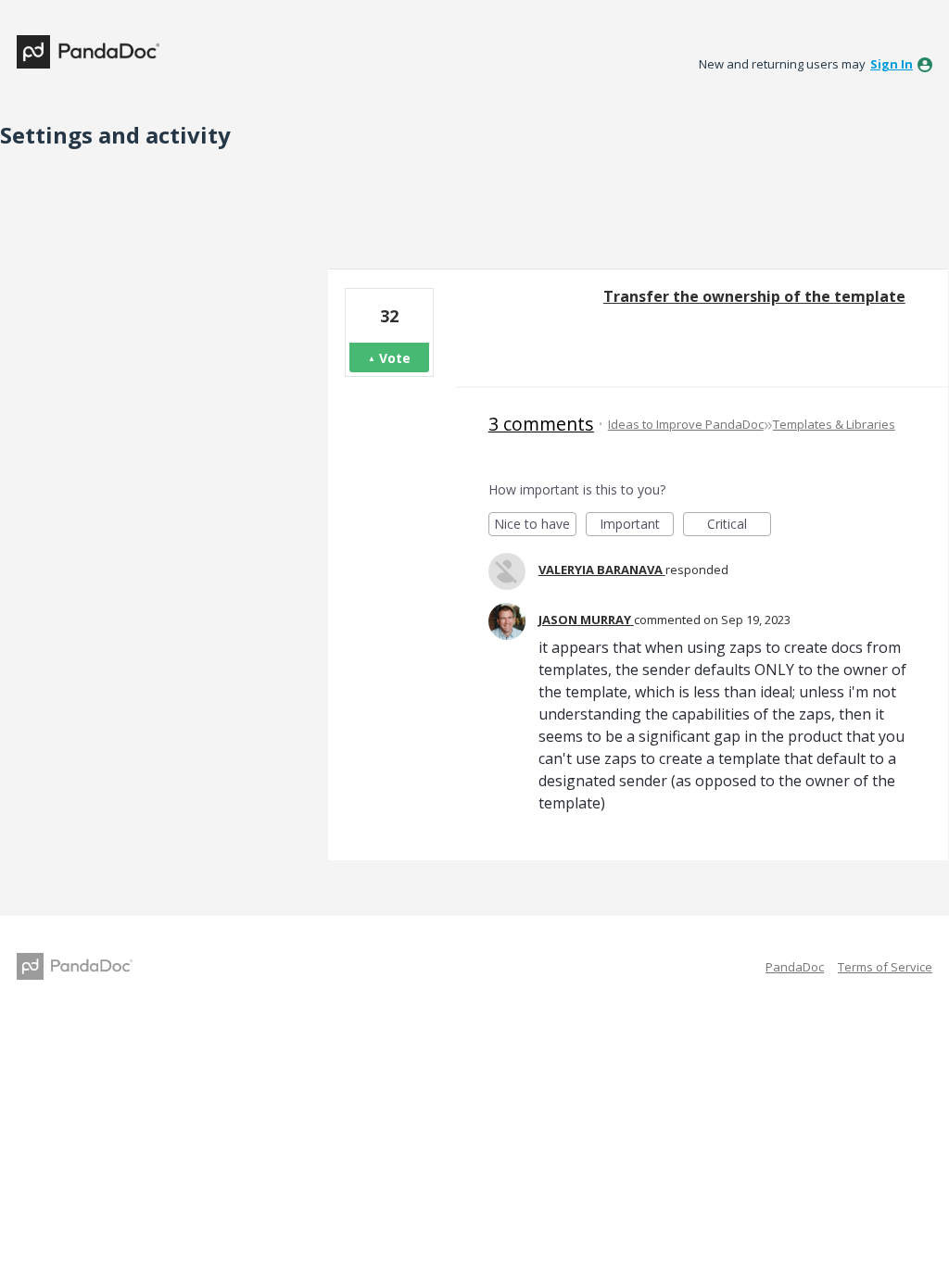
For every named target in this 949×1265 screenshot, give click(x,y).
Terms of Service (885, 966)
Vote (395, 358)
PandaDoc (795, 966)
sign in (891, 64)
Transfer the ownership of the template (754, 296)
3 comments (541, 423)
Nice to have (535, 525)
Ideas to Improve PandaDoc (686, 424)
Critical (739, 525)
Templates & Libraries (834, 424)
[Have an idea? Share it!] (88, 52)
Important (637, 525)
